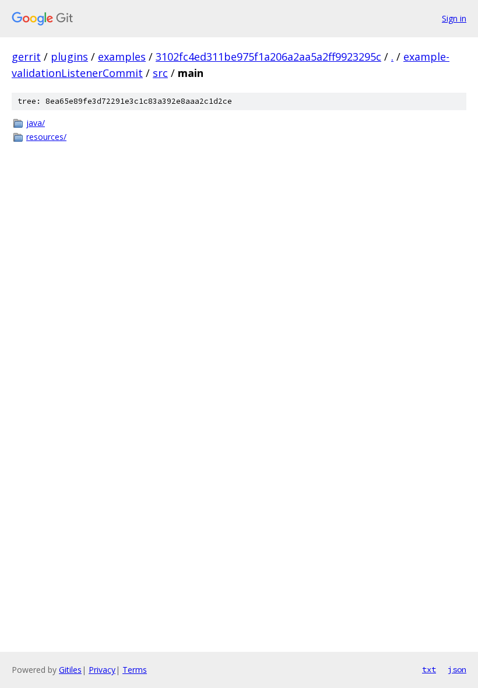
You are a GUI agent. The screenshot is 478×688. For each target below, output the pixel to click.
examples (122, 57)
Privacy (102, 669)
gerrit (26, 57)
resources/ (46, 136)
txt (429, 669)
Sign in (454, 18)
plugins (69, 57)
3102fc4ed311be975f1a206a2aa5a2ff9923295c (268, 57)
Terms (134, 669)
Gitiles (70, 669)
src (160, 73)
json (457, 669)
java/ (35, 122)
